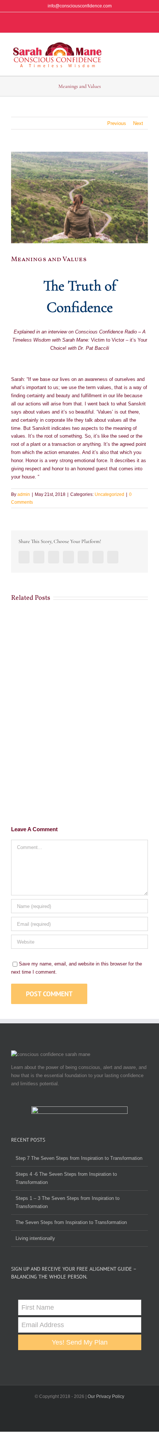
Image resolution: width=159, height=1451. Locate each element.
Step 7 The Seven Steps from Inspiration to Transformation (79, 1158)
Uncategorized (109, 494)
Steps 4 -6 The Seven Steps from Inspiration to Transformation (66, 1178)
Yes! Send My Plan (80, 1342)
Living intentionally (35, 1238)
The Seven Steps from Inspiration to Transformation (71, 1222)
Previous (116, 123)
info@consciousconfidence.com (80, 6)
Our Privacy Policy (106, 1396)
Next (138, 123)
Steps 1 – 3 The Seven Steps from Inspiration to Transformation (67, 1202)
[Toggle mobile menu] (145, 46)
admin (23, 494)
